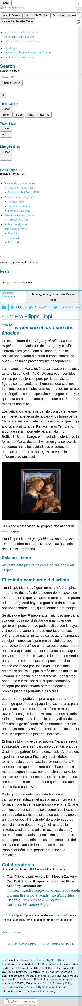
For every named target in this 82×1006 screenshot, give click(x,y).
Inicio (19, 307)
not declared (59, 915)
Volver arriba (9, 932)
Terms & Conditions (14, 987)
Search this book (10, 70)
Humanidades (68, 307)
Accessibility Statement (41, 987)
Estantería (41, 307)
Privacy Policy (63, 983)
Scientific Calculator (19, 210)
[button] (14, 237)
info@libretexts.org (43, 991)
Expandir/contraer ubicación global (78, 306)
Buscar (7, 1001)
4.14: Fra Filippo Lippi (15, 915)
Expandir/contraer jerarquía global (6, 307)
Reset (6, 108)
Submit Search (11, 82)
